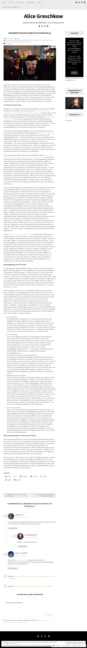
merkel (26, 40)
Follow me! (74, 33)
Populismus (49, 40)
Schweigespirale (21, 42)
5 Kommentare (9, 43)
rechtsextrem (7, 42)
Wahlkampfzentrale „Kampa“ (46, 133)
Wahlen (28, 42)
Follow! (74, 73)
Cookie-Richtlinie (46, 645)
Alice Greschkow (43, 16)
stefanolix (19, 515)
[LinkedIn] (84, 2)
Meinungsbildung (19, 40)
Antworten (13, 528)
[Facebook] (76, 2)
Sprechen (20, 2)
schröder (13, 42)
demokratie (11, 40)
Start (4, 2)
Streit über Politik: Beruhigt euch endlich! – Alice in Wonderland (33, 586)
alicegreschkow (9, 38)
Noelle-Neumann (33, 40)
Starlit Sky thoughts (21, 560)
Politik (18, 38)
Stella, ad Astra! (21, 553)
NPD (40, 40)
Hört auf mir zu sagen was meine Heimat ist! (45, 495)
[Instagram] (82, 2)
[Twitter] (79, 2)
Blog (10, 2)
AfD (6, 40)
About (39, 2)
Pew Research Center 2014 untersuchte (21, 234)
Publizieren (30, 2)
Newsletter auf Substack (11, 7)
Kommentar (49, 615)
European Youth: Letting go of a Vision (16, 495)
